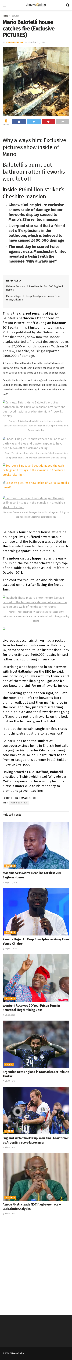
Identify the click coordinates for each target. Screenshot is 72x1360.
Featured (15, 16)
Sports (9, 1065)
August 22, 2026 (10, 883)
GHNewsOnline (14, 42)
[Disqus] (36, 1264)
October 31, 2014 (36, 42)
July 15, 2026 (9, 1081)
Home (5, 16)
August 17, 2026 (10, 949)
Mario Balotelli (19, 803)
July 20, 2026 (9, 1015)
